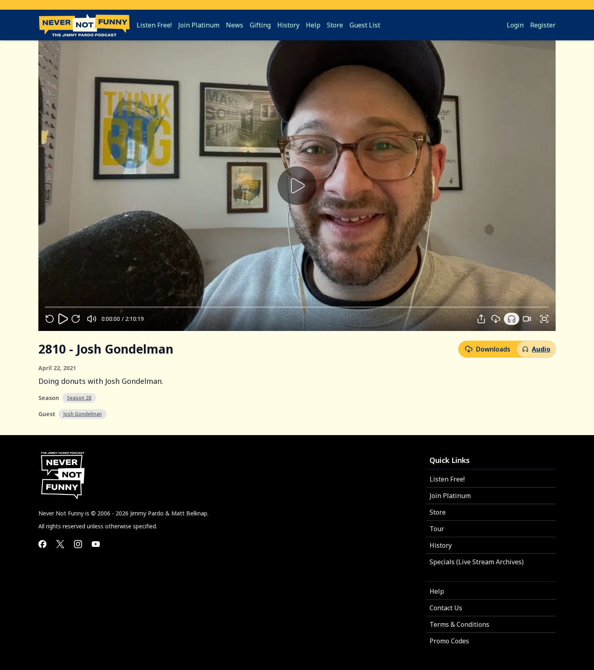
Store (438, 512)
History (441, 545)
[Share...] (481, 319)
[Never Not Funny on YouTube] (96, 544)
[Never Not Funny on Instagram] (78, 544)
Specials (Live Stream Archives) (477, 561)
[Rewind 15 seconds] (50, 319)
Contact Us (446, 607)
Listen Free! (447, 479)
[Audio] (511, 319)
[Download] (496, 319)
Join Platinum (450, 495)
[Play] (62, 318)
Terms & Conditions (459, 624)
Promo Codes (449, 640)
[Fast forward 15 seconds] (75, 319)
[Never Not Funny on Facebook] (42, 544)
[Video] (527, 319)
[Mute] (92, 319)
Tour (437, 528)
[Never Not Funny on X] (60, 544)
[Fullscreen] (544, 319)
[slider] (45, 307)
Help (437, 591)
